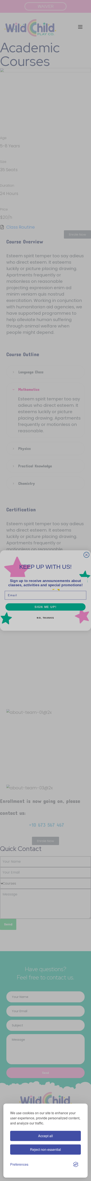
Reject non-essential (45, 1149)
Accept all (45, 1135)
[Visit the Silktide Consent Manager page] (76, 1164)
